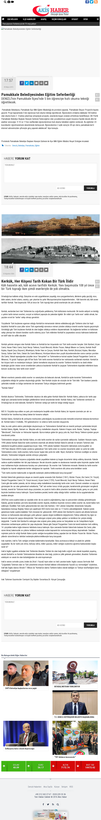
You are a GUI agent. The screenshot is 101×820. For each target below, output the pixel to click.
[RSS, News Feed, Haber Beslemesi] (96, 1)
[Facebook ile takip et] (87, 1)
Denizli (14, 145)
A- (97, 99)
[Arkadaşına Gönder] (36, 83)
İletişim (64, 787)
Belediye (21, 145)
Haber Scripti (48, 810)
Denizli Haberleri (34, 787)
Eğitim (37, 145)
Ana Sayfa (48, 787)
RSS (71, 787)
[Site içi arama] (5, 1)
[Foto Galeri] (9, 1)
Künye (56, 787)
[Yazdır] (41, 83)
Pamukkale (30, 145)
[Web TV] (12, 1)
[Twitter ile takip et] (91, 1)
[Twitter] (27, 83)
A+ (97, 95)
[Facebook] (22, 83)
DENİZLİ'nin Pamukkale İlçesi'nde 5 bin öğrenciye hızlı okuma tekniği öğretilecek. (45, 100)
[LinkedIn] (31, 83)
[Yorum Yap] (46, 83)
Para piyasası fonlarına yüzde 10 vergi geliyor (19, 24)
